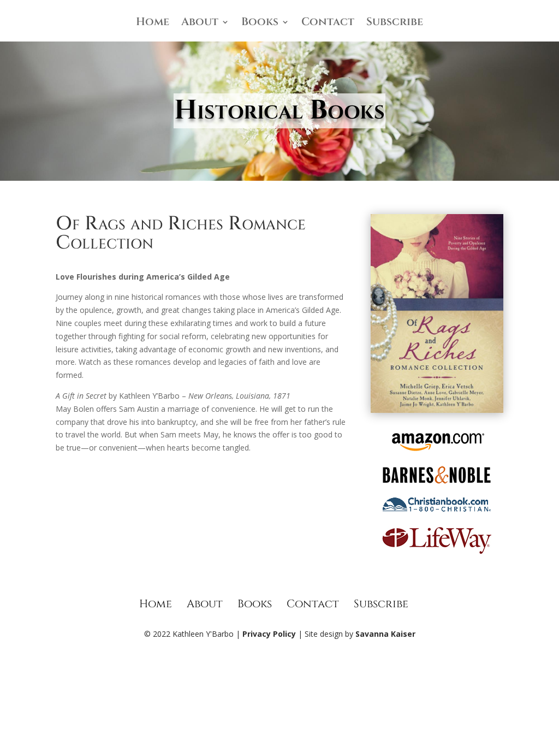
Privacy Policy (269, 634)
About (199, 23)
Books (259, 23)
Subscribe (394, 23)
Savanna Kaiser (385, 634)
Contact (327, 23)
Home (152, 23)
